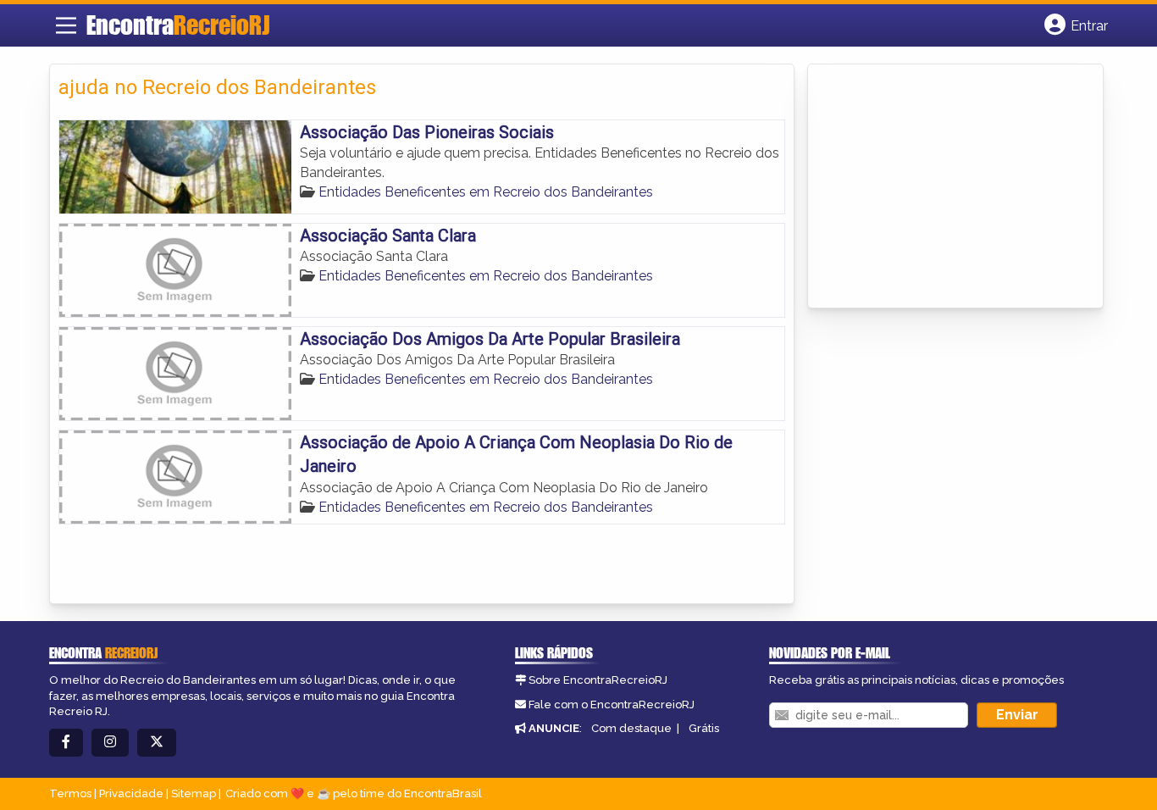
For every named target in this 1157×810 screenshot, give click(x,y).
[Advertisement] (944, 187)
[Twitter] (156, 743)
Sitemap (193, 793)
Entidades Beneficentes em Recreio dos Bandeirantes (485, 192)
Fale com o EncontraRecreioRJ (612, 704)
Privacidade (131, 793)
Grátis (704, 728)
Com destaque (631, 728)
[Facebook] (66, 743)
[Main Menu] (66, 25)
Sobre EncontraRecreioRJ (598, 680)
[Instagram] (110, 743)
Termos (70, 793)
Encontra (177, 24)
